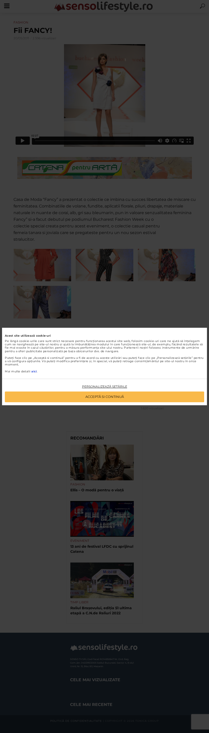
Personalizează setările (104, 386)
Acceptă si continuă (104, 397)
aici (34, 371)
